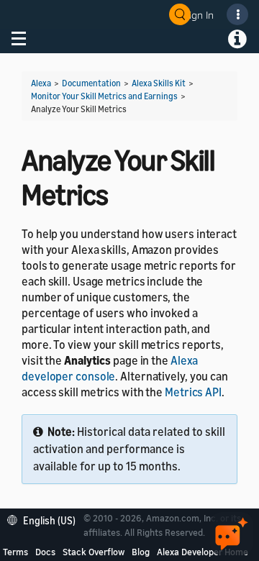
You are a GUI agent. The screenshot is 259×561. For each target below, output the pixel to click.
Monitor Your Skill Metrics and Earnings (104, 96)
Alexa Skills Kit (159, 83)
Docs (45, 551)
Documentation (91, 83)
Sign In (198, 15)
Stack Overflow (93, 551)
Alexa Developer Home (202, 551)
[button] (45, 519)
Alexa (41, 83)
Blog (141, 551)
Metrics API (193, 392)
